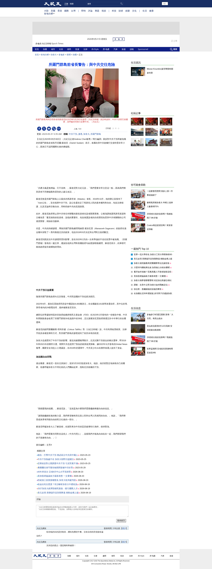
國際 (66, 10)
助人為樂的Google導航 (139, 134)
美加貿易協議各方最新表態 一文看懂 (55, 476)
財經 (121, 10)
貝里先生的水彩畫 (166, 145)
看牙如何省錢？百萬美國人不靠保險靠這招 (153, 272)
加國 (45, 49)
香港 (60, 10)
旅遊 (124, 49)
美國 (53, 10)
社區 (61, 49)
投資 (77, 49)
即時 (83, 10)
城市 (53, 49)
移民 (69, 49)
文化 (134, 10)
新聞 (69, 55)
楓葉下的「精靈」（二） (154, 124)
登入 (164, 3)
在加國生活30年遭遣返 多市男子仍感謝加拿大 (154, 293)
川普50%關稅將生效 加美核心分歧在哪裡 (152, 267)
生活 (144, 10)
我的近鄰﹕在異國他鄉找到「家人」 (143, 145)
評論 (90, 10)
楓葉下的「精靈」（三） (140, 124)
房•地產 (106, 49)
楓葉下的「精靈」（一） (168, 124)
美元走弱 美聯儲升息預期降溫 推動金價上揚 (58, 493)
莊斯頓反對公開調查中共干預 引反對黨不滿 (58, 463)
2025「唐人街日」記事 (168, 134)
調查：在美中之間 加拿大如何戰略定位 (151, 285)
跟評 (124, 528)
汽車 (116, 49)
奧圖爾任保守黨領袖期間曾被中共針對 (55, 467)
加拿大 (54, 55)
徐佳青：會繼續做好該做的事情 (148, 289)
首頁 (37, 49)
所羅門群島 (96, 134)
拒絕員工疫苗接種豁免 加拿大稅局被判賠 (57, 480)
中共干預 (73, 134)
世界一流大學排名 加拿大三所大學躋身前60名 (154, 254)
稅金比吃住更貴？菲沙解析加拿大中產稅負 (57, 484)
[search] (104, 4)
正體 (66, 3)
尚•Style (95, 49)
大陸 (46, 10)
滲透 (80, 134)
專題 (97, 10)
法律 (85, 49)
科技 (114, 10)
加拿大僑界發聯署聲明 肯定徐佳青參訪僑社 (153, 280)
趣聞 (105, 556)
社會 (96, 556)
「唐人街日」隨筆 (152, 145)
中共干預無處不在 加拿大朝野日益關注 (56, 459)
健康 (151, 10)
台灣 (73, 10)
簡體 (71, 3)
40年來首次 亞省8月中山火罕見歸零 (54, 472)
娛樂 (127, 10)
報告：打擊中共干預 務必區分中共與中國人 (58, 455)
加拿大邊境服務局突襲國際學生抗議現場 (152, 263)
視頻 (104, 10)
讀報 (132, 49)
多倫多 (62, 55)
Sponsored (143, 49)
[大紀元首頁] (52, 3)
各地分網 (48, 13)
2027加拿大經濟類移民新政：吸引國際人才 (58, 488)
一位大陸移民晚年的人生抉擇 (155, 134)
